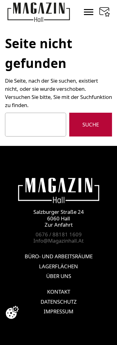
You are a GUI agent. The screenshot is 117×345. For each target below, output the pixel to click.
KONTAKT (58, 291)
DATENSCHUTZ (59, 301)
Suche (90, 124)
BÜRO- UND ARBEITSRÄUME (59, 256)
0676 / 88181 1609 (59, 234)
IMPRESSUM (58, 311)
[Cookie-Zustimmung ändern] (12, 312)
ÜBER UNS (58, 276)
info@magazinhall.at (58, 240)
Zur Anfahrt (59, 224)
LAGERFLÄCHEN (58, 266)
